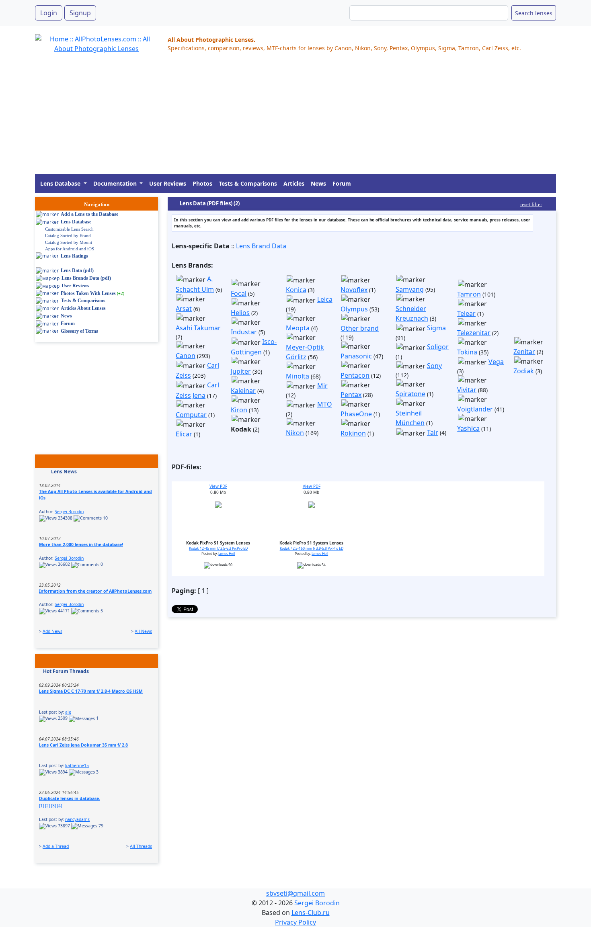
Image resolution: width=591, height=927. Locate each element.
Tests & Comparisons (248, 183)
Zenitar (524, 351)
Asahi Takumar (198, 327)
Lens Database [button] (61, 183)
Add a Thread (56, 846)
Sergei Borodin (69, 511)
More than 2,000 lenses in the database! (81, 544)
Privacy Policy (295, 922)
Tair (432, 432)
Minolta (297, 376)
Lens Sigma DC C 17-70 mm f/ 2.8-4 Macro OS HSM (91, 691)
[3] (53, 805)
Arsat (184, 308)
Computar (191, 414)
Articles (293, 183)
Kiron (239, 409)
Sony (434, 365)
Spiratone (410, 393)
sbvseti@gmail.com (295, 893)
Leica (324, 299)
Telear (466, 313)
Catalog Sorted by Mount (68, 242)
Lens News (64, 471)
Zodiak (523, 370)
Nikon (295, 432)
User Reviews (167, 183)
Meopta (298, 327)
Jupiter (241, 371)
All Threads (141, 846)
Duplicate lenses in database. (69, 798)
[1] (41, 805)
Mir (322, 385)
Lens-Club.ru (310, 912)
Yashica (468, 428)
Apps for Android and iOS (69, 248)
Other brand (360, 328)
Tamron (469, 294)
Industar (244, 331)
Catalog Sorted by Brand (68, 235)
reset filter (531, 204)
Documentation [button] (115, 183)
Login (48, 12)
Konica (296, 289)
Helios (240, 312)
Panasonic (356, 356)
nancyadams (77, 819)
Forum (341, 183)
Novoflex (354, 289)
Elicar (184, 434)
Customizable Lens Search (69, 229)
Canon (185, 355)
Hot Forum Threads (66, 671)
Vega (496, 361)
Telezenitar (473, 332)
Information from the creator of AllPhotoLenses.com (95, 591)
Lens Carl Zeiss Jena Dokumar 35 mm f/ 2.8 (83, 745)
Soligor (438, 346)
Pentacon (355, 375)
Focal (238, 293)
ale (68, 712)
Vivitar (466, 389)
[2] (47, 805)
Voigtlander (476, 409)
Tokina (467, 352)
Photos (202, 183)
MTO (324, 404)
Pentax (351, 394)
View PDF (218, 486)
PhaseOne (356, 413)
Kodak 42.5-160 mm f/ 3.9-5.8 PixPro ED (311, 548)
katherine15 (77, 765)
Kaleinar (243, 390)
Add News (52, 631)
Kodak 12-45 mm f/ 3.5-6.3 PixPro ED (218, 548)
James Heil (226, 553)
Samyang (410, 289)
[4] (59, 805)
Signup (80, 12)
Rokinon (353, 433)
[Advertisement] (276, 117)
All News (143, 631)
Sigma (436, 327)
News (318, 183)
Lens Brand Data (261, 245)
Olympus (354, 309)
